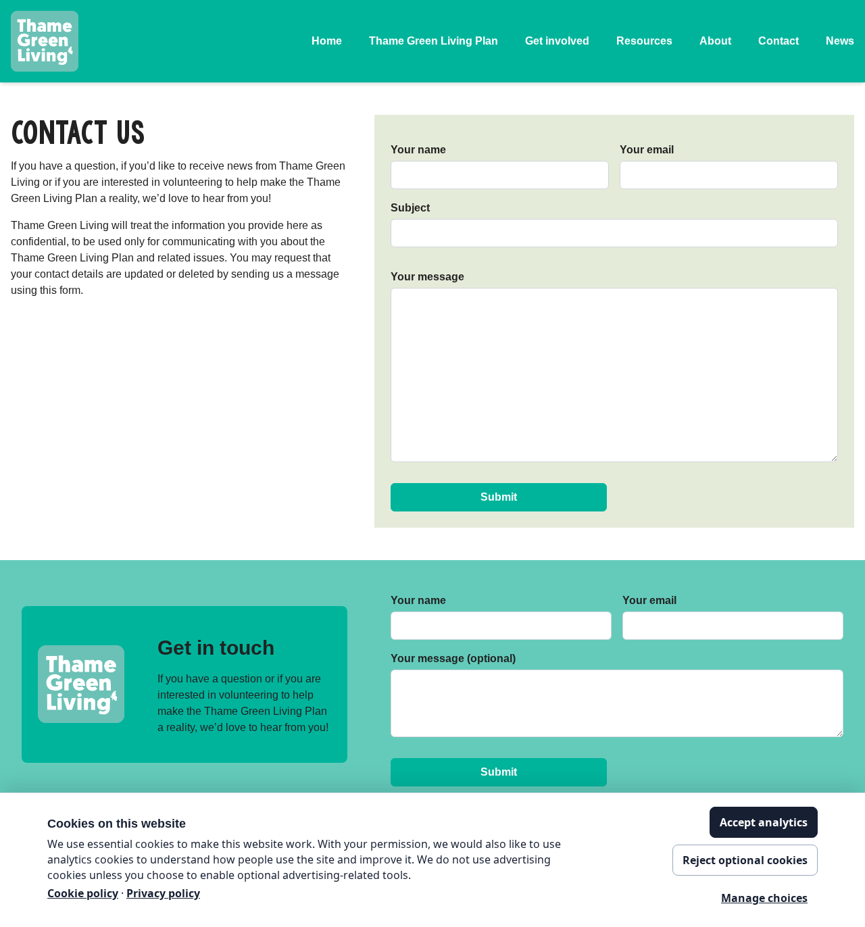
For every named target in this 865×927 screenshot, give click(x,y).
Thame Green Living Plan (433, 41)
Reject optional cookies (745, 860)
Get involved (557, 41)
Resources (644, 41)
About (715, 41)
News (840, 41)
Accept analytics (764, 822)
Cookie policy (82, 893)
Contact (778, 41)
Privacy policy (163, 893)
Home (327, 41)
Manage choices (764, 898)
